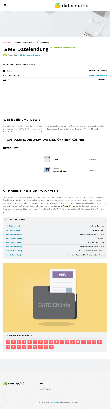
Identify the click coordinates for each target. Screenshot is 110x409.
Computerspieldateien (23, 43)
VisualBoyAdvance (59, 171)
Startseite (7, 43)
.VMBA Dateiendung (13, 247)
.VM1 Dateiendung (12, 230)
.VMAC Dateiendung (13, 234)
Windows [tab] (12, 148)
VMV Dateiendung (41, 43)
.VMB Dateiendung (13, 242)
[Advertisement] (55, 100)
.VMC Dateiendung (13, 255)
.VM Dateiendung (12, 226)
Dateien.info (54, 402)
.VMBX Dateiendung (13, 251)
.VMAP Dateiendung (13, 238)
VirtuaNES (55, 159)
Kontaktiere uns (45, 389)
